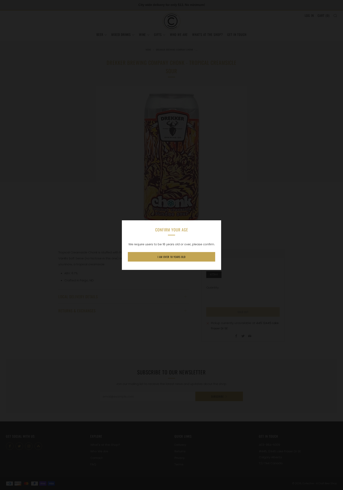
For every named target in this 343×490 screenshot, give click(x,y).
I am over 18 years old (172, 257)
